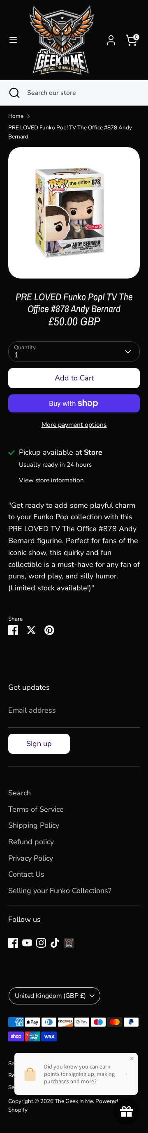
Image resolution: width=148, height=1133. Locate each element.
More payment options (74, 424)
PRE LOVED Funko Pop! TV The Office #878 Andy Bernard (70, 132)
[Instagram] (41, 943)
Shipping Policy (33, 825)
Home (15, 116)
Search (19, 793)
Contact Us (26, 874)
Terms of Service (36, 809)
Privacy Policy (30, 858)
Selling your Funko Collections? (59, 891)
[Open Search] (13, 92)
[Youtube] (27, 943)
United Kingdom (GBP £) (50, 995)
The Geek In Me (74, 1101)
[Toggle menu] (13, 40)
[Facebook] (13, 943)
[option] (74, 213)
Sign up (39, 743)
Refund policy (31, 842)
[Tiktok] (55, 943)
